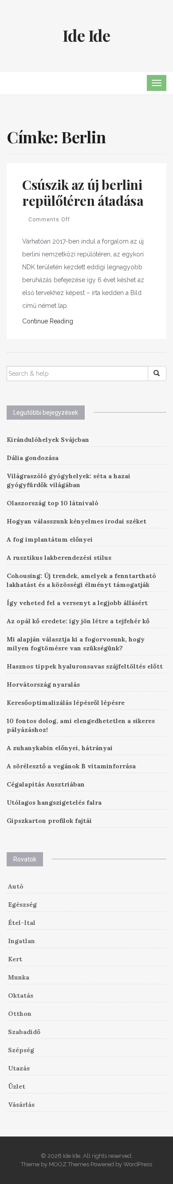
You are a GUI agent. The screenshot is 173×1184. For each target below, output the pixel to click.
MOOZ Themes (69, 1164)
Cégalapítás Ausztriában (46, 784)
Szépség (21, 1050)
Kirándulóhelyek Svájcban (48, 440)
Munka (18, 977)
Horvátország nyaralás (43, 684)
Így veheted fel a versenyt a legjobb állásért (77, 603)
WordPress (137, 1164)
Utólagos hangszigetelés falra (54, 802)
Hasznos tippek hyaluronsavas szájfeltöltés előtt (85, 666)
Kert (15, 959)
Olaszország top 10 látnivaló (52, 503)
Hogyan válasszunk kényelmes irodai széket (76, 521)
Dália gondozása (33, 458)
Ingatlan (21, 941)
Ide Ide (86, 35)
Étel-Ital (21, 923)
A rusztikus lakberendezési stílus (59, 558)
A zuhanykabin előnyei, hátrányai (60, 748)
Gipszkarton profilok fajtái (49, 821)
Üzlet (16, 1086)
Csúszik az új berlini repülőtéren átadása (82, 192)
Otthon (19, 1014)
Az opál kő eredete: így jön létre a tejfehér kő (78, 621)
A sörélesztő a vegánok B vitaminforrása (71, 766)
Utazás (19, 1068)
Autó (16, 886)
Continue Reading (47, 321)
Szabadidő (24, 1032)
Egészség (22, 905)
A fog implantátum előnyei (50, 539)
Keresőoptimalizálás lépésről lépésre (66, 703)
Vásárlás (21, 1105)
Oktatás (20, 995)
